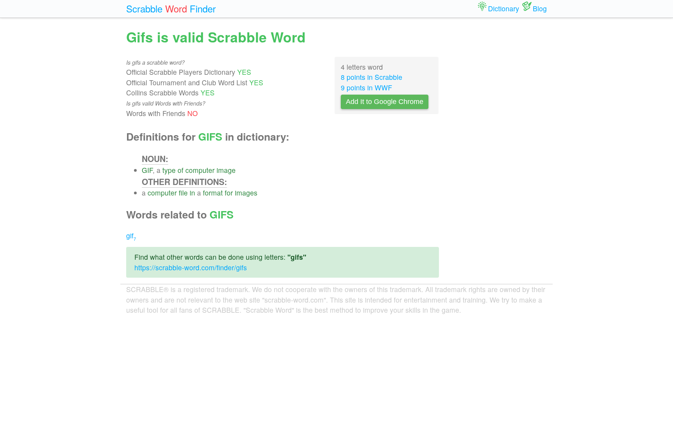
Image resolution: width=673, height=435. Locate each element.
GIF (147, 170)
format (213, 192)
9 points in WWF (366, 87)
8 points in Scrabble (371, 77)
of (180, 170)
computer (200, 170)
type (169, 170)
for (229, 192)
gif (131, 235)
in (192, 192)
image (226, 170)
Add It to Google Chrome (384, 102)
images (246, 192)
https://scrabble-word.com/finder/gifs (190, 267)
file (183, 192)
